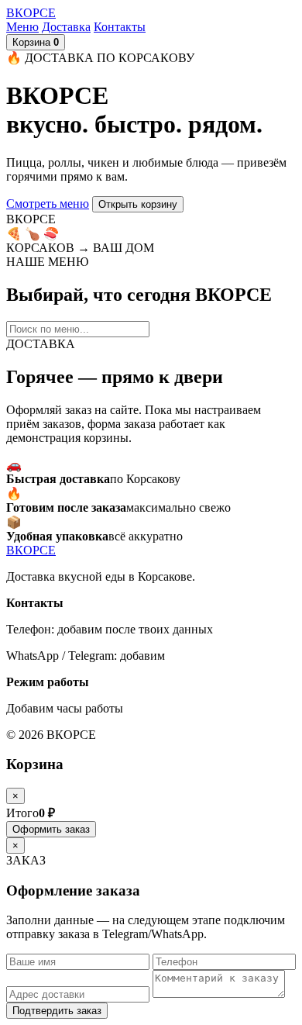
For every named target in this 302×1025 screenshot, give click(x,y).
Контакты (120, 26)
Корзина (35, 42)
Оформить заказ (51, 829)
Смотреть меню (47, 203)
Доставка (66, 26)
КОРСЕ (31, 12)
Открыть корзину (137, 204)
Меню (22, 26)
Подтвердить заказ (56, 1010)
